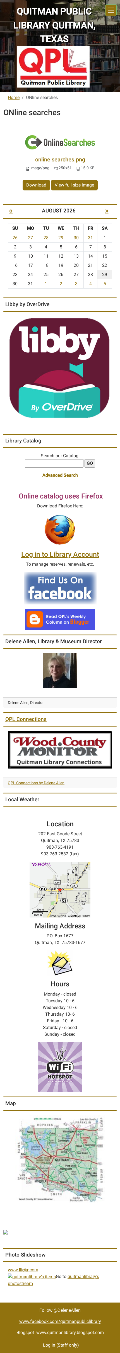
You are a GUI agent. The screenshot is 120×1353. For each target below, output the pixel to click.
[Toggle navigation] (111, 10)
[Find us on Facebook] (60, 587)
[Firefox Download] (60, 529)
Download (36, 185)
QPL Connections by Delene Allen (36, 783)
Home (14, 97)
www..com (23, 1269)
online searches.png (60, 159)
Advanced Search (60, 475)
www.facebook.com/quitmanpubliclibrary (60, 1321)
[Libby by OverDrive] (60, 368)
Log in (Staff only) (61, 1345)
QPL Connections (26, 719)
